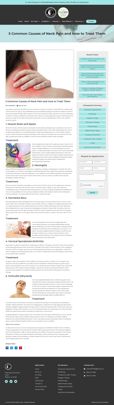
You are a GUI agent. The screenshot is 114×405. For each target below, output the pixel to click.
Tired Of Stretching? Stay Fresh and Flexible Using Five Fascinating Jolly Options (92, 67)
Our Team (34, 21)
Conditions (45, 21)
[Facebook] (6, 381)
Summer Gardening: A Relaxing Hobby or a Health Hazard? (92, 89)
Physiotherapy (92, 126)
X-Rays (92, 143)
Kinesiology (92, 114)
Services (55, 21)
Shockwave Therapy (92, 122)
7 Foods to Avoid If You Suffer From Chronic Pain (92, 60)
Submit (92, 192)
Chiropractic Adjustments (92, 110)
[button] (7, 347)
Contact (91, 21)
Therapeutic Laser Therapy (92, 139)
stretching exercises (50, 307)
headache (37, 169)
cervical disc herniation (23, 204)
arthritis (31, 247)
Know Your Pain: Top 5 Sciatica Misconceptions (92, 95)
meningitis (10, 171)
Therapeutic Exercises (92, 135)
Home (20, 21)
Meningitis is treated (51, 192)
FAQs (36, 378)
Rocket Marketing (103, 402)
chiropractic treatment (42, 161)
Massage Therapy (92, 118)
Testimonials (39, 381)
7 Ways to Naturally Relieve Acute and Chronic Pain (92, 82)
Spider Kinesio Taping (92, 130)
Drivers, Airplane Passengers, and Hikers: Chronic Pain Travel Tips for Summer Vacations (92, 75)
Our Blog (38, 375)
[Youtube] (15, 381)
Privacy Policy (39, 389)
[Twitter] (11, 381)
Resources (79, 21)
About (27, 21)
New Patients (67, 21)
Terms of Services (41, 386)
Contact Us (38, 383)
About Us (38, 372)
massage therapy (17, 307)
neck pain (32, 128)
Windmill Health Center (55, 328)
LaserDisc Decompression (92, 147)
